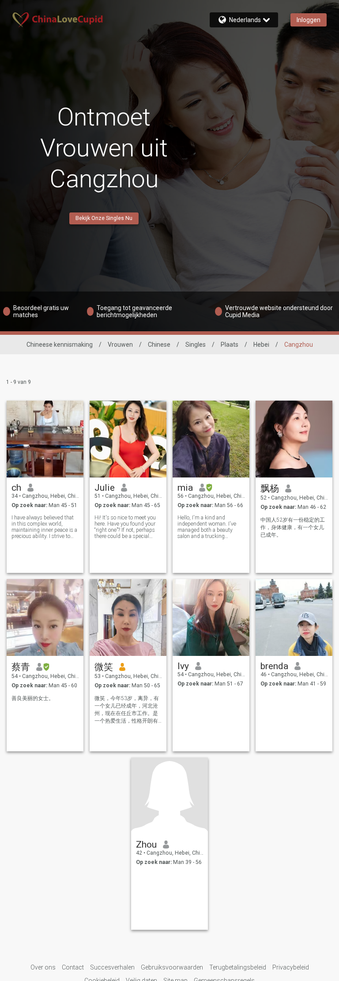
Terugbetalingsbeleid (237, 967)
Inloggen (308, 19)
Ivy (183, 666)
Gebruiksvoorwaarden (172, 967)
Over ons (43, 967)
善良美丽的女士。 (32, 698)
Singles (195, 344)
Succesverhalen (112, 967)
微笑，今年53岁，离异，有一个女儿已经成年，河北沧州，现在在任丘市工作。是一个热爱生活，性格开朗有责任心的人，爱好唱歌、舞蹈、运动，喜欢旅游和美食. (126, 710)
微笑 (103, 667)
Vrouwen (120, 344)
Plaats (229, 344)
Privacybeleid (290, 967)
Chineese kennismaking (59, 344)
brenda (274, 666)
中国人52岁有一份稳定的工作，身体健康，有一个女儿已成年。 (292, 527)
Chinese (159, 344)
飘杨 (269, 488)
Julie (104, 487)
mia (185, 487)
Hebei (261, 344)
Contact (73, 967)
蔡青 (20, 667)
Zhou (146, 844)
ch (16, 487)
